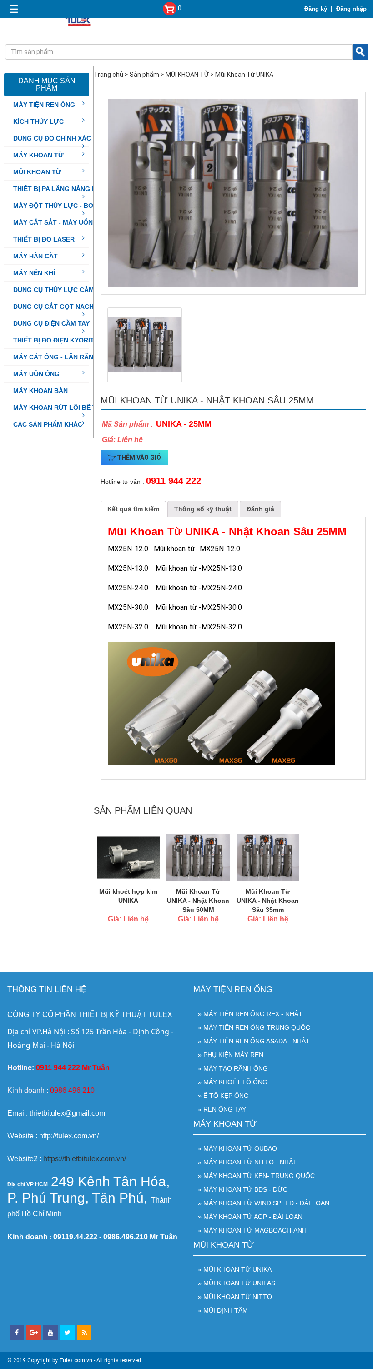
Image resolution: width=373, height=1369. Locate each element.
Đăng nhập (351, 8)
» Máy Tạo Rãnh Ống (233, 1068)
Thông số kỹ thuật (203, 509)
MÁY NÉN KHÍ (34, 273)
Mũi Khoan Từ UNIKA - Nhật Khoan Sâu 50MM (198, 900)
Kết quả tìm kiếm (133, 509)
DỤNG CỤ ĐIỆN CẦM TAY (51, 323)
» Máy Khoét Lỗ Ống (232, 1082)
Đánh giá (260, 509)
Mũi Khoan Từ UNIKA (244, 74)
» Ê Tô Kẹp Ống (223, 1095)
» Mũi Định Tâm (223, 1310)
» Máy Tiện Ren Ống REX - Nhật (250, 1013)
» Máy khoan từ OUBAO (237, 1148)
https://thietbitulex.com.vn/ (84, 1159)
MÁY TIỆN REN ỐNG (44, 104)
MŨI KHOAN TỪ (37, 172)
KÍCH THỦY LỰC (38, 121)
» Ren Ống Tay (222, 1109)
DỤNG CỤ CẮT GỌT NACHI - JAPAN (67, 306)
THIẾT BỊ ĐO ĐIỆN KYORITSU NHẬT (67, 340)
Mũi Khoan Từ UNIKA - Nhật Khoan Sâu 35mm (268, 900)
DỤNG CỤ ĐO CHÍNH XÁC (52, 138)
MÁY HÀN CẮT (35, 256)
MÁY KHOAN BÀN (40, 390)
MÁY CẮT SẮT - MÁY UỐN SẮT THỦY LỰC (77, 222)
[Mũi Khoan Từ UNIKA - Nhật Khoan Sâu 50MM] (197, 857)
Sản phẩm (144, 74)
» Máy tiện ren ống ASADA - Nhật (254, 1041)
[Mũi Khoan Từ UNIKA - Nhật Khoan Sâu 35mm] (268, 857)
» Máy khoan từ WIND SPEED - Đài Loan (263, 1203)
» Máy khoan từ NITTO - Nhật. (248, 1162)
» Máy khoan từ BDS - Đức (242, 1189)
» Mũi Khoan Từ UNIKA (235, 1269)
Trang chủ (108, 74)
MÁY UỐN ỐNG (36, 373)
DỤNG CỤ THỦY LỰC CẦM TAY (60, 289)
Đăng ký (315, 8)
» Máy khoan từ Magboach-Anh (252, 1230)
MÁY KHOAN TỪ (38, 155)
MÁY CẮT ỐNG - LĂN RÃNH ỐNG (63, 357)
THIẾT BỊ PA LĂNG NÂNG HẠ (57, 188)
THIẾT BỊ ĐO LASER (44, 239)
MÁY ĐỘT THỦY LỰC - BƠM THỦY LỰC (73, 205)
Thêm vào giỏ (138, 457)
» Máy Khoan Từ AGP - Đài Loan (250, 1216)
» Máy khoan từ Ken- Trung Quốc (256, 1175)
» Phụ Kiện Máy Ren (230, 1054)
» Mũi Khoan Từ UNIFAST (238, 1283)
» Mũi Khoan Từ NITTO (235, 1296)
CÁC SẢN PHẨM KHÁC (47, 424)
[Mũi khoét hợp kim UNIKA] (128, 857)
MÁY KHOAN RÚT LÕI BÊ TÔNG (62, 407)
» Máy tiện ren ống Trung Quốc (254, 1027)
